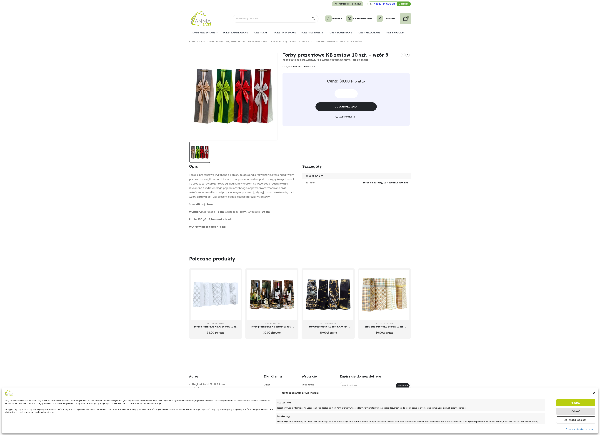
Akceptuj (576, 402)
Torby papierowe (285, 32)
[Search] (313, 18)
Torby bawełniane (340, 32)
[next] (407, 55)
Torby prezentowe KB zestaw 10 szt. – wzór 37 (328, 328)
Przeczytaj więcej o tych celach (580, 429)
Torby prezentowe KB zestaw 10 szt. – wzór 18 (272, 328)
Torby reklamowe (368, 32)
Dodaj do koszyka (346, 106)
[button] (593, 393)
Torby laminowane (235, 32)
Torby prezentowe (203, 32)
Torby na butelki (312, 32)
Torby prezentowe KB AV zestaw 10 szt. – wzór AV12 (215, 328)
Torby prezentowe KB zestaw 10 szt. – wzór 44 (384, 328)
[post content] (216, 295)
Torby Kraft (261, 32)
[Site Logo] (201, 18)
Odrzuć (575, 411)
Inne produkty (395, 32)
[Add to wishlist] (236, 282)
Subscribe (403, 385)
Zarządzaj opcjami (575, 420)
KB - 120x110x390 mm (304, 66)
